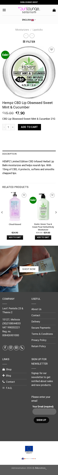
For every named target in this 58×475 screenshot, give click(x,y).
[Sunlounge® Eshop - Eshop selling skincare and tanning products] (29, 10)
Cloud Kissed (15, 224)
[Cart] (54, 10)
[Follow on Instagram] (10, 347)
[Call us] (21, 347)
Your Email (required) (43, 406)
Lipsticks (38, 29)
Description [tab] (9, 154)
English (26, 20)
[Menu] (4, 10)
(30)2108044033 (11, 323)
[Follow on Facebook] (5, 347)
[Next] (55, 218)
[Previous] (2, 218)
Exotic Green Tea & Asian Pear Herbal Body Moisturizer (43, 227)
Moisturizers (22, 29)
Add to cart (29, 127)
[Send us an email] (16, 347)
